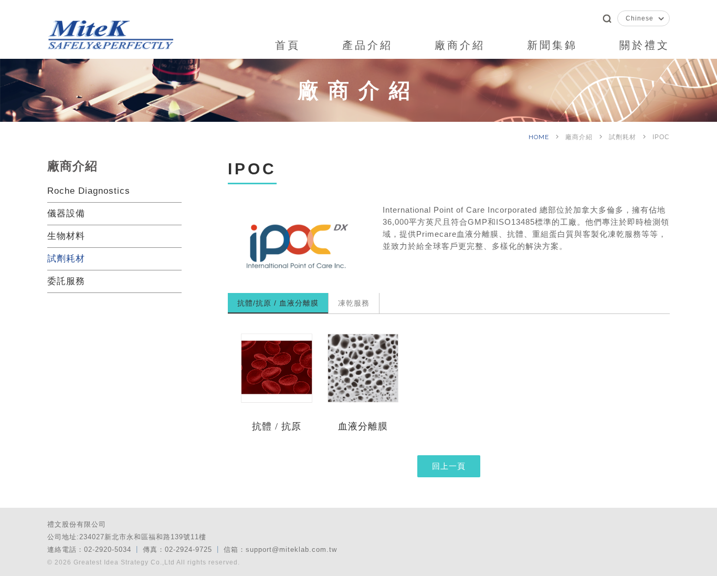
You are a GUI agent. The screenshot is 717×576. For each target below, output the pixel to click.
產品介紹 (367, 45)
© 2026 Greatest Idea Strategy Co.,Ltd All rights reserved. (143, 562)
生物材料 (66, 236)
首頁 (287, 45)
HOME (540, 137)
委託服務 (66, 281)
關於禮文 (644, 45)
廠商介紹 (460, 45)
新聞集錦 (552, 45)
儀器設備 (66, 213)
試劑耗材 (66, 259)
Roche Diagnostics (88, 191)
